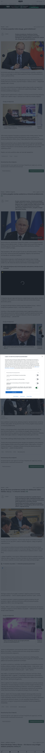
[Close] (43, 357)
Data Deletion (15, 396)
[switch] (37, 375)
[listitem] (22, 372)
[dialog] (22, 376)
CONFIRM (14, 392)
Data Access (22, 396)
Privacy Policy (29, 396)
